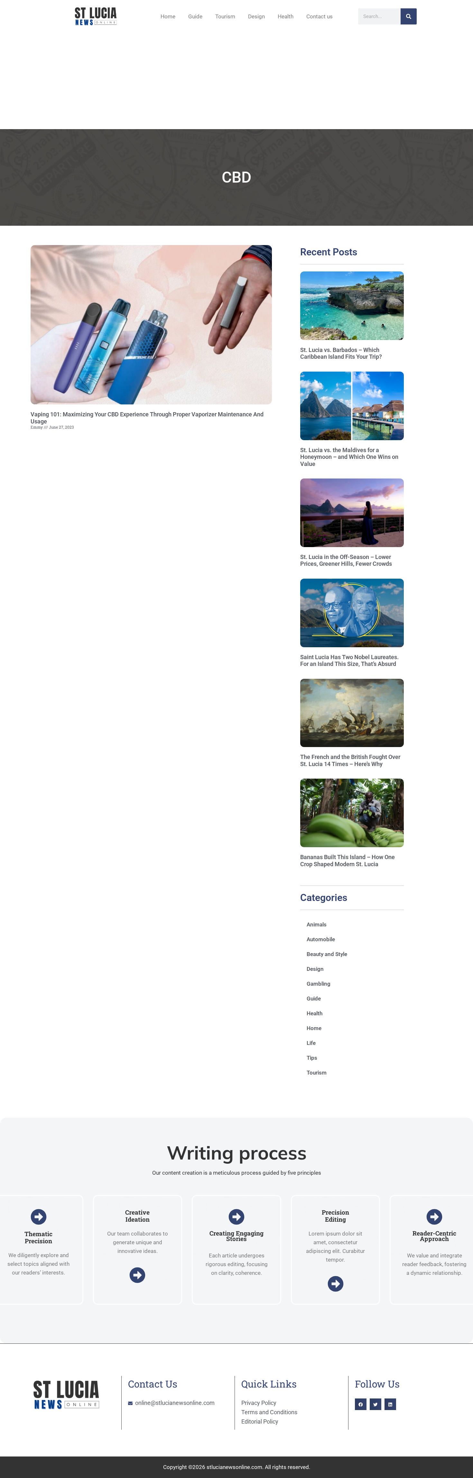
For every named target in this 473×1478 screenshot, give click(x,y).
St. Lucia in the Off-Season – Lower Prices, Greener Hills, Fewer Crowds (346, 560)
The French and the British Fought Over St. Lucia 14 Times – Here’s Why (350, 760)
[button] (360, 1404)
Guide (195, 16)
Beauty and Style (327, 954)
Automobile (321, 939)
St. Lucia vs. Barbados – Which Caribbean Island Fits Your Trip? (341, 353)
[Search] (409, 16)
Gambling (318, 984)
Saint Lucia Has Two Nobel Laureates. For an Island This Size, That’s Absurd (349, 661)
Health (285, 16)
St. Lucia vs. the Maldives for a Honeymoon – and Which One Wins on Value (349, 457)
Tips (312, 1058)
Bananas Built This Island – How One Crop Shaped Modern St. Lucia (347, 860)
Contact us (319, 16)
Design (256, 16)
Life (311, 1043)
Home (168, 16)
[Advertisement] (236, 81)
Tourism (225, 16)
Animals (317, 924)
